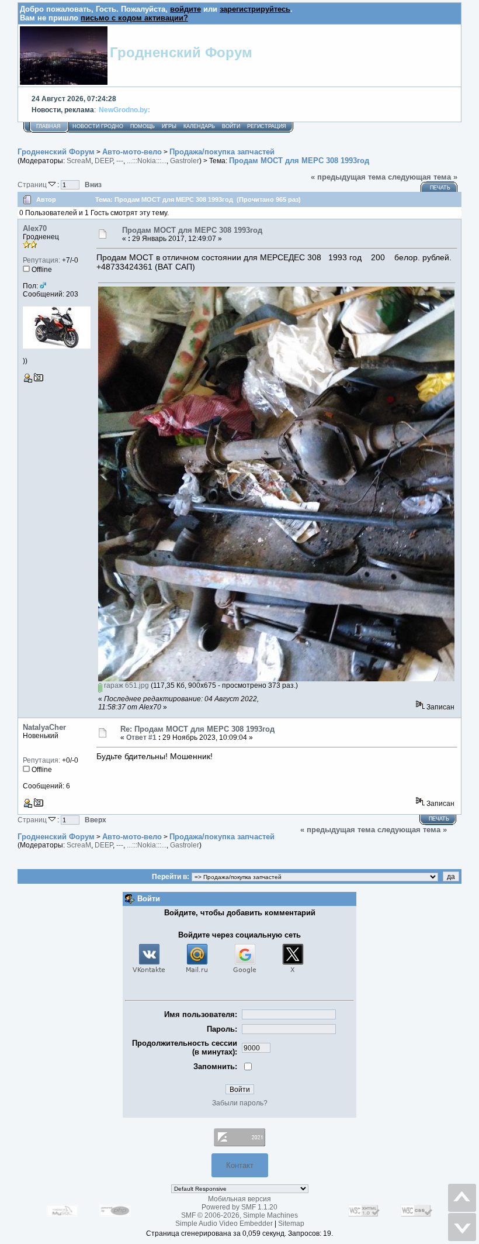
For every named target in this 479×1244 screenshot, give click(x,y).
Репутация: (41, 260)
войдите (185, 9)
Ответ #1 (141, 737)
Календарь (199, 126)
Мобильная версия (239, 1199)
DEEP (104, 161)
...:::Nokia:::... (146, 161)
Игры (169, 126)
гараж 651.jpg (125, 685)
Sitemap (291, 1223)
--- (119, 161)
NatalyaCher (44, 727)
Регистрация (266, 126)
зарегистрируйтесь (255, 9)
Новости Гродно (97, 126)
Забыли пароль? (240, 1103)
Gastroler (184, 161)
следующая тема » (422, 177)
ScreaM (79, 161)
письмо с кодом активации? (134, 17)
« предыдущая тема (348, 177)
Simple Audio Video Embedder (224, 1223)
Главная (48, 126)
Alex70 (35, 228)
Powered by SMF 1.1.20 (239, 1207)
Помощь (142, 126)
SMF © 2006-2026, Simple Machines (239, 1215)
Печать (440, 188)
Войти (231, 126)
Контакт (240, 1165)
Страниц (33, 184)
